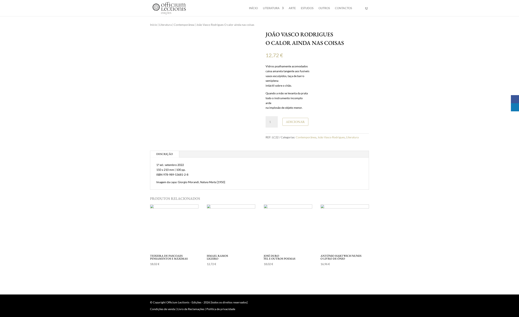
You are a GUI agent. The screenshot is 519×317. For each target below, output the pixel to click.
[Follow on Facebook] (357, 303)
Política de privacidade (220, 309)
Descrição (164, 154)
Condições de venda (162, 309)
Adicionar (295, 122)
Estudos (307, 8)
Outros (324, 8)
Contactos (343, 8)
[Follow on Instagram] (365, 303)
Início (253, 8)
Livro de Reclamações (190, 309)
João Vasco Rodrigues (331, 137)
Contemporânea (184, 24)
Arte (292, 8)
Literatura (271, 8)
